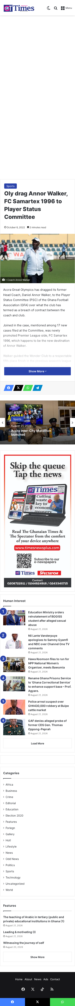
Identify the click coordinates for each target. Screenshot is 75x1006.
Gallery (10, 834)
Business (11, 790)
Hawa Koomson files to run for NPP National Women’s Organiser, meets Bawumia (48, 663)
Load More (37, 743)
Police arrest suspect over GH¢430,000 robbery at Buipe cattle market (48, 706)
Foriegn (10, 828)
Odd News (12, 859)
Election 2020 (14, 815)
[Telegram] (36, 388)
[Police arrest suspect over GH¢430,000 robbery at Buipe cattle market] (14, 707)
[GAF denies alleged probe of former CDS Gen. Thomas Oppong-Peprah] (14, 727)
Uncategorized (15, 883)
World (9, 889)
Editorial (11, 803)
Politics (10, 865)
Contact (55, 979)
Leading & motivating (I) (19, 932)
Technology (13, 877)
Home (19, 979)
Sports (10, 186)
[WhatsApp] (27, 388)
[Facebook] (8, 388)
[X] (17, 388)
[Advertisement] (37, 56)
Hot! (8, 840)
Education (12, 809)
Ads (45, 979)
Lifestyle (11, 846)
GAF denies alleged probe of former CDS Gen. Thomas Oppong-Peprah (47, 725)
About (28, 979)
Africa (9, 784)
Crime (9, 797)
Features (11, 821)
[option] (37, 422)
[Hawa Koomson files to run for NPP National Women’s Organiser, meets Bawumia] (14, 664)
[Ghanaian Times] (19, 8)
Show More (37, 371)
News (9, 852)
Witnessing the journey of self (23, 942)
